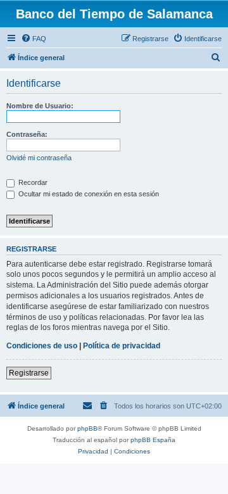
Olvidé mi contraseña (39, 158)
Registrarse (29, 373)
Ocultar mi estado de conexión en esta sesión (87, 194)
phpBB (87, 428)
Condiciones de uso (41, 345)
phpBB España (152, 439)
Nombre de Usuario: (39, 106)
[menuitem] (33, 38)
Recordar (32, 182)
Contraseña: (27, 134)
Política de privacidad (121, 345)
